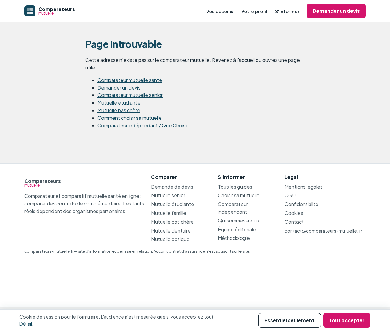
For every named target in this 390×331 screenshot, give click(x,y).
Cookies (294, 213)
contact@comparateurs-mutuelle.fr (323, 230)
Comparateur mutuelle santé (130, 80)
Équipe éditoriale (237, 229)
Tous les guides (235, 186)
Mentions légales (304, 186)
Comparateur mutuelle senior (130, 95)
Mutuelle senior (168, 195)
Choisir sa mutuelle (239, 195)
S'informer (287, 11)
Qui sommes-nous (238, 220)
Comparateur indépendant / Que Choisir (143, 125)
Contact (294, 222)
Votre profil (254, 11)
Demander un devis (336, 11)
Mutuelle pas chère (119, 110)
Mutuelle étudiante (119, 102)
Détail (26, 323)
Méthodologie (234, 238)
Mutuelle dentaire (171, 230)
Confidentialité (301, 204)
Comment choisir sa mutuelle (130, 118)
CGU (290, 195)
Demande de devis (172, 186)
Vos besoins (219, 11)
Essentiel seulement (289, 320)
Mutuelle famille (168, 213)
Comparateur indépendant (233, 208)
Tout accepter (347, 320)
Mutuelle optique (170, 239)
